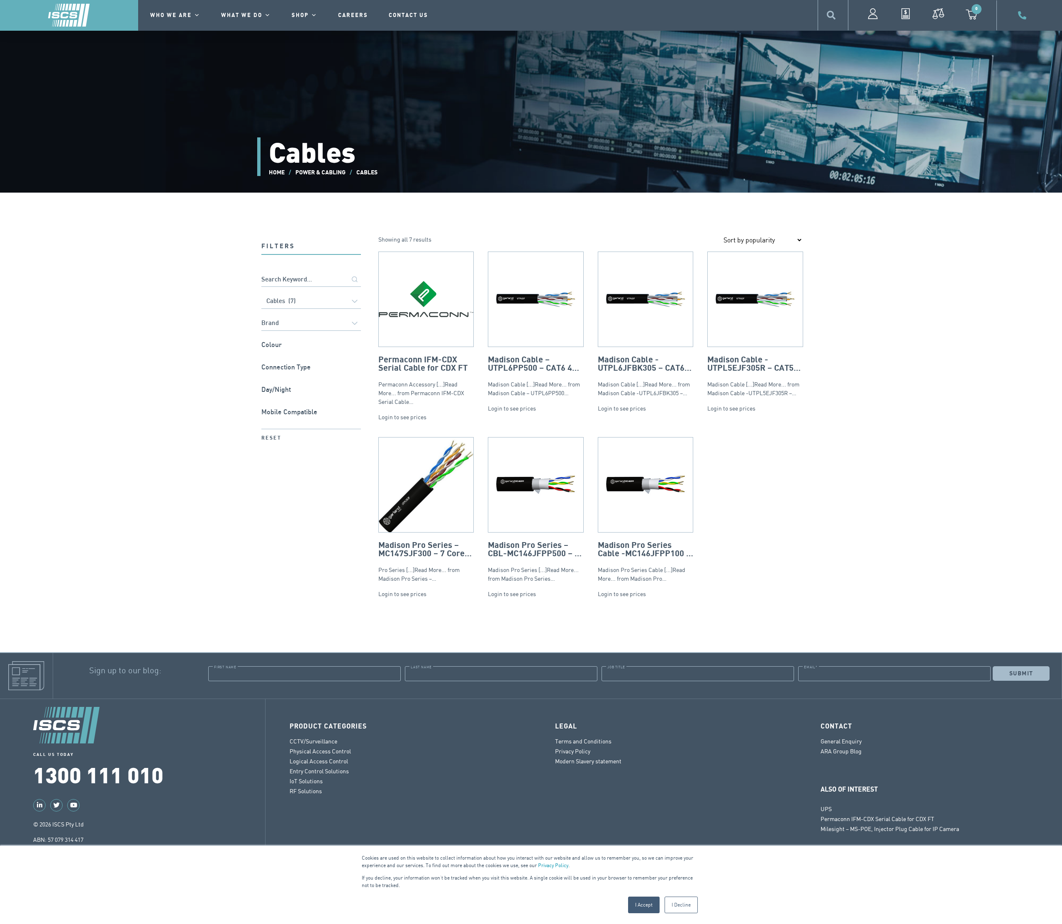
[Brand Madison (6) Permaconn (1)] (311, 324)
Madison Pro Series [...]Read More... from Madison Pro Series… (534, 561)
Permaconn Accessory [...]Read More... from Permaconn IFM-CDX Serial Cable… (423, 380)
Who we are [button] (171, 15)
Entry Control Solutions (319, 771)
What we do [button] (241, 15)
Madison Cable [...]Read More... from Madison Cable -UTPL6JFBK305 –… (644, 375)
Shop (300, 15)
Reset (271, 438)
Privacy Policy (553, 865)
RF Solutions (306, 790)
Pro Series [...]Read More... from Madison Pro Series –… (421, 561)
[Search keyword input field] (311, 280)
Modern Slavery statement (588, 761)
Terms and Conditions (583, 741)
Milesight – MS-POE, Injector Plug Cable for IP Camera (890, 828)
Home (277, 172)
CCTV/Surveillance (313, 741)
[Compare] (938, 14)
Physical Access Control (320, 751)
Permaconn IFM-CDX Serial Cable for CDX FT (877, 818)
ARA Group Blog (841, 751)
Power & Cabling (320, 172)
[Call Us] (1023, 15)
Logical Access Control (319, 761)
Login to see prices (402, 416)
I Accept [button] (644, 905)
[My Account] (872, 13)
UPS (826, 808)
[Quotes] (905, 13)
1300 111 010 (98, 774)
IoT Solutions (306, 781)
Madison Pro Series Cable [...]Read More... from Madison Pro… (644, 561)
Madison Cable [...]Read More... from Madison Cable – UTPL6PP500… (535, 375)
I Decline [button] (681, 905)
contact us (408, 15)
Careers (353, 15)
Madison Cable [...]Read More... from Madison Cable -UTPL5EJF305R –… (753, 375)
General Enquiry (841, 741)
